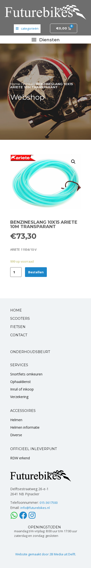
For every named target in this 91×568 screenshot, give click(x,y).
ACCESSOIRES (23, 410)
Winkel (28, 84)
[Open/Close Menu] (27, 28)
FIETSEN (17, 327)
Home (15, 84)
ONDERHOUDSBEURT (30, 352)
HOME (16, 310)
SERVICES (19, 365)
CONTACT (18, 335)
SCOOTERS (20, 318)
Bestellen (36, 272)
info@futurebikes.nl (35, 508)
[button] (45, 40)
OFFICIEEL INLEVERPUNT (33, 449)
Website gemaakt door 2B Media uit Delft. (45, 554)
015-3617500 (49, 502)
